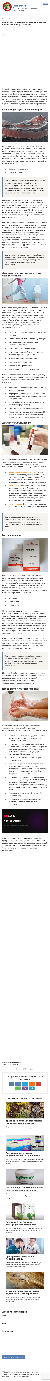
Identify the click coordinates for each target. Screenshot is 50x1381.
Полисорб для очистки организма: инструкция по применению (24, 1188)
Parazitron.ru (19, 6)
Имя (4, 1315)
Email (5, 1323)
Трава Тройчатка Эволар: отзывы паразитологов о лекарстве (24, 1122)
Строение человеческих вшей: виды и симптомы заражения (22, 1292)
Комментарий (7, 1331)
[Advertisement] (25, 62)
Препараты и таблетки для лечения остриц (20, 1257)
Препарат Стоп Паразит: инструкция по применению (21, 1223)
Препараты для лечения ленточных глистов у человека (23, 1154)
